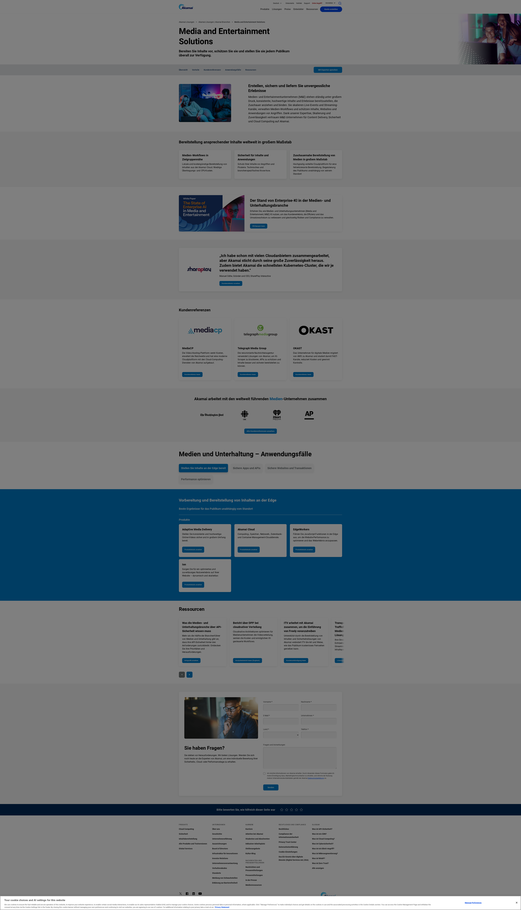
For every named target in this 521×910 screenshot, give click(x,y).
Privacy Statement (222, 907)
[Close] (517, 903)
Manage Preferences (473, 903)
